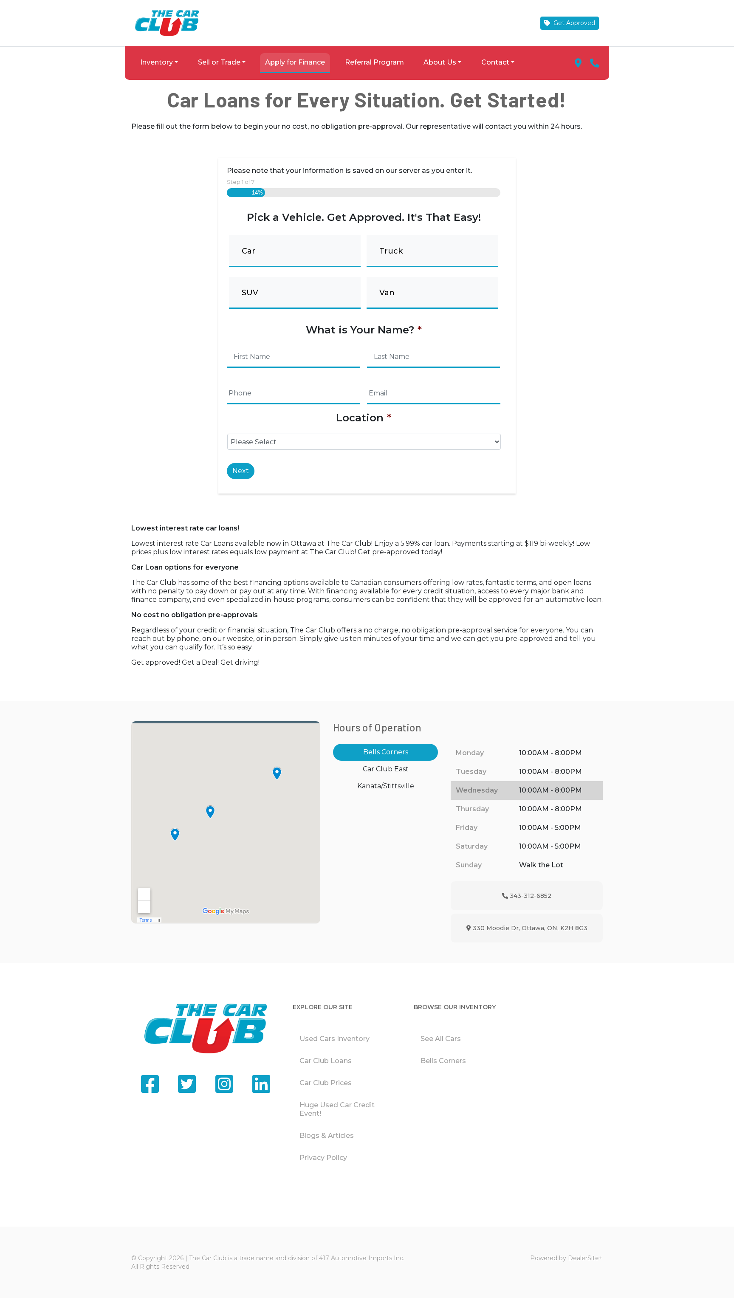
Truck (391, 251)
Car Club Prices (325, 1083)
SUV (250, 292)
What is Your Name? (364, 330)
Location (363, 418)
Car (248, 251)
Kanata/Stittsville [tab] (385, 786)
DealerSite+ (585, 1258)
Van (387, 292)
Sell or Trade (219, 62)
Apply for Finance (295, 62)
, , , (529, 928)
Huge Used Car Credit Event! (337, 1109)
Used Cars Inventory (334, 1039)
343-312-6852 (529, 896)
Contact (495, 62)
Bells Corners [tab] (385, 752)
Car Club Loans (325, 1061)
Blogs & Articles (326, 1136)
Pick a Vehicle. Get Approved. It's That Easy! (364, 217)
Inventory (156, 62)
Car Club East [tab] (386, 769)
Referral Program (374, 62)
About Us (439, 62)
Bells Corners (443, 1061)
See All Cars (441, 1039)
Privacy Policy (323, 1158)
